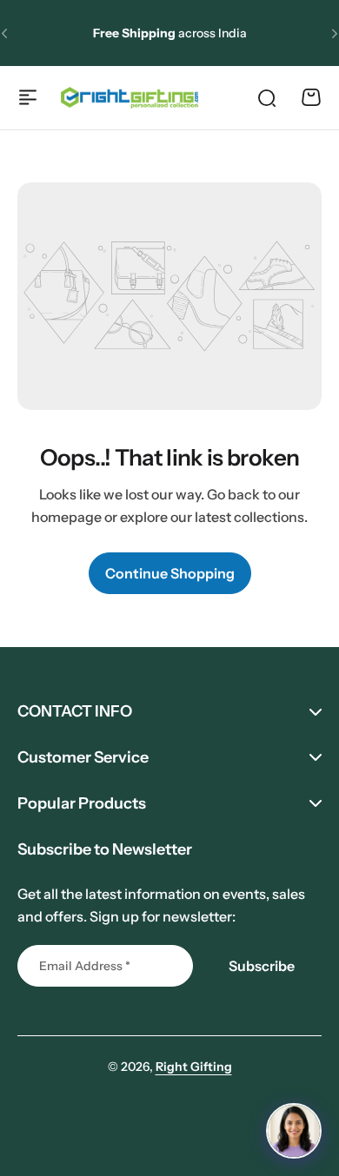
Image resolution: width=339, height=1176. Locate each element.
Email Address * (84, 966)
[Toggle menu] (28, 97)
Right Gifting (194, 1066)
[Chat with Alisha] (294, 1131)
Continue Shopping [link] (170, 573)
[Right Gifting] (129, 97)
